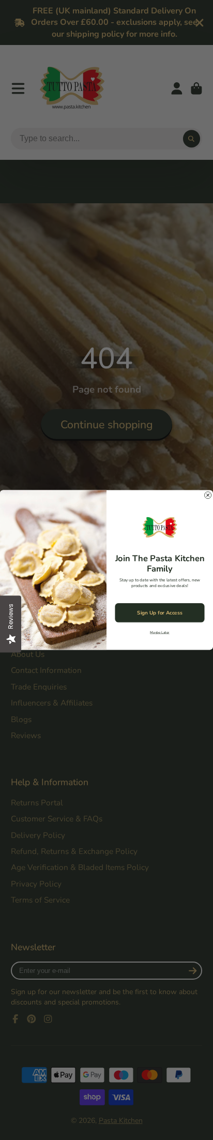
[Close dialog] (208, 495)
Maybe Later (160, 632)
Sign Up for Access (159, 612)
